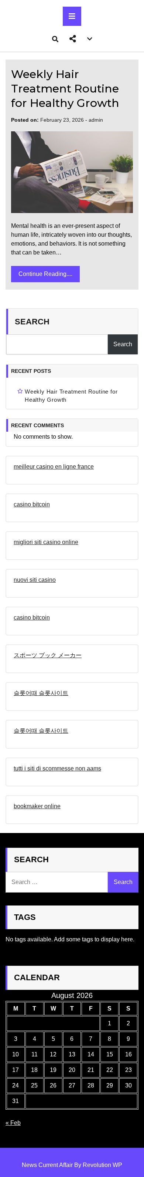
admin (96, 120)
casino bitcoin (32, 504)
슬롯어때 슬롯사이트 (41, 693)
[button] (73, 38)
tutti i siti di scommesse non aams (57, 768)
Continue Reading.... (45, 274)
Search (32, 321)
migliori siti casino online (46, 542)
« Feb (13, 1123)
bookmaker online (37, 806)
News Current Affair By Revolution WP (72, 1165)
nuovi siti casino (35, 580)
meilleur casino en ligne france (54, 466)
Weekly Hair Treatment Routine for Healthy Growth (65, 88)
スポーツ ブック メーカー (48, 655)
